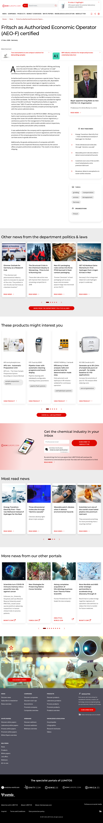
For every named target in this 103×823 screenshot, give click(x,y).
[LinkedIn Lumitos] (100, 811)
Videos (49, 732)
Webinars (4, 760)
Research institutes (53, 729)
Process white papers (8, 729)
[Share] (95, 14)
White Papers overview (9, 735)
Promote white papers (9, 732)
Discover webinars (30, 722)
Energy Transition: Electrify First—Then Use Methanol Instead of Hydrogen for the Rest (86, 136)
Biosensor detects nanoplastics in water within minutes (87, 172)
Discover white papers (8, 722)
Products (4, 750)
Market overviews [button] (34, 14)
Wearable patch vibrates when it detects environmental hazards (86, 154)
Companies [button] (12, 14)
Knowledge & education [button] (65, 14)
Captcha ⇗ (64, 452)
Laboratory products (54, 701)
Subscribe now (87, 710)
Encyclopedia (51, 722)
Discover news (6, 697)
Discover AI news (19, 680)
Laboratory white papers (9, 725)
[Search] (55, 6)
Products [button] (21, 14)
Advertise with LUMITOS (9, 805)
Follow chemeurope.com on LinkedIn (90, 714)
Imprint (4, 811)
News (3, 747)
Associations (28, 704)
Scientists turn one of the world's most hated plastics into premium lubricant (87, 163)
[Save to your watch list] (91, 14)
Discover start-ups (30, 701)
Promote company (30, 707)
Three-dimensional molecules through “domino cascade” (85, 146)
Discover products (53, 697)
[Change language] (98, 14)
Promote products (53, 707)
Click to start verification (59, 450)
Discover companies (31, 697)
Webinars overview (30, 729)
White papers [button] (48, 14)
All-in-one (4, 763)
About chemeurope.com (43, 805)
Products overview (53, 710)
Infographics (51, 725)
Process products (53, 704)
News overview (6, 704)
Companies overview (31, 710)
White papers (5, 753)
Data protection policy (36, 811)
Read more (48, 462)
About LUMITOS (26, 805)
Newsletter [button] (81, 14)
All (24, 5)
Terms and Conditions (17, 811)
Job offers (4, 757)
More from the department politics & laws (52, 308)
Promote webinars (30, 725)
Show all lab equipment (51, 415)
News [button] (4, 14)
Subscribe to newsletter (84, 443)
